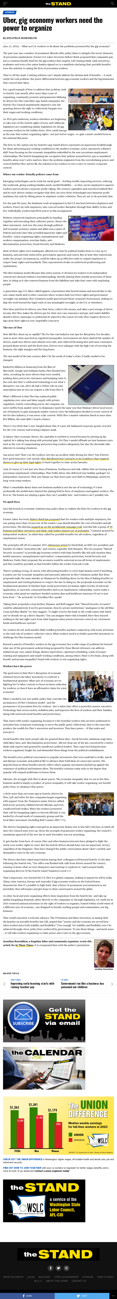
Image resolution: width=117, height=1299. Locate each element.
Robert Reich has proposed (45, 519)
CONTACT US (79, 1281)
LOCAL (31, 1277)
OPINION (87, 1277)
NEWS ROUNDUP (13, 1277)
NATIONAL (45, 1277)
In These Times (24, 945)
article (58, 545)
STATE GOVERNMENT (66, 1277)
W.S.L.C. (38, 1281)
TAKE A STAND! (105, 1277)
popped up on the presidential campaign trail (56, 526)
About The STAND (57, 1281)
